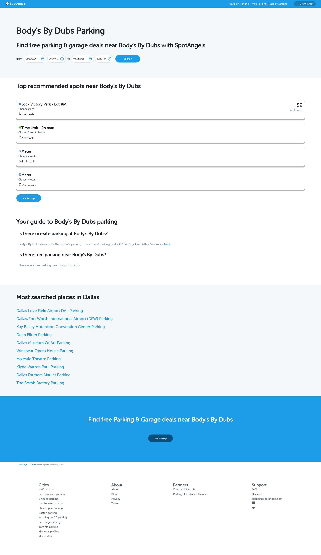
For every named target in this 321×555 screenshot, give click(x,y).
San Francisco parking (52, 494)
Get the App (306, 4)
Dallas (33, 464)
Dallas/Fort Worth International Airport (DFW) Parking (64, 319)
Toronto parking (48, 526)
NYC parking (46, 489)
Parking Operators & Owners (190, 494)
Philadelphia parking (51, 508)
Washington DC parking (53, 517)
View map (29, 198)
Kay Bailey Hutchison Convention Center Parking (60, 327)
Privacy (115, 498)
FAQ (254, 489)
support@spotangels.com (267, 498)
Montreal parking (49, 531)
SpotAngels (23, 464)
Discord (256, 494)
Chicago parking (48, 498)
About (115, 489)
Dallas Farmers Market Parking (43, 375)
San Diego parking (50, 522)
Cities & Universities (185, 489)
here (167, 244)
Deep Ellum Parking (34, 335)
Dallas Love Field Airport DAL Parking (49, 311)
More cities (45, 536)
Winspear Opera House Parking (44, 351)
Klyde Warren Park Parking (40, 367)
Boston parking (48, 512)
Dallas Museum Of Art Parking (43, 343)
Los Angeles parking (51, 503)
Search (128, 58)
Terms (115, 503)
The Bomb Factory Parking (40, 383)
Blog (114, 494)
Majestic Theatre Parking (38, 359)
